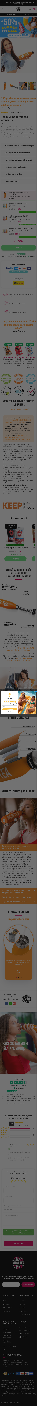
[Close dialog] (36, 691)
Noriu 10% (10, 709)
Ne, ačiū (9, 711)
